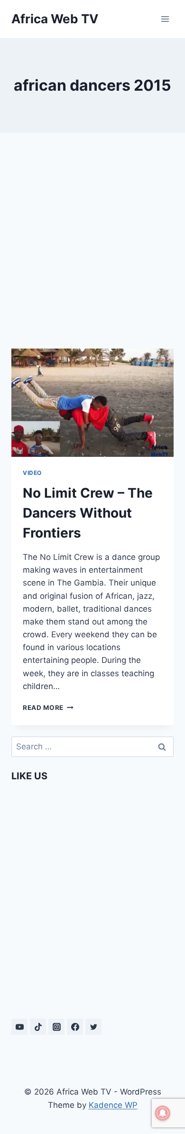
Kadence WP (113, 1105)
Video (32, 472)
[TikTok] (38, 1027)
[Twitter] (93, 1027)
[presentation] (92, 403)
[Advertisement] (92, 240)
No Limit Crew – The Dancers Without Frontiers (88, 513)
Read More (48, 707)
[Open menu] (165, 18)
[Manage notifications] (162, 1113)
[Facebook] (75, 1027)
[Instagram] (56, 1027)
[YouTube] (19, 1027)
